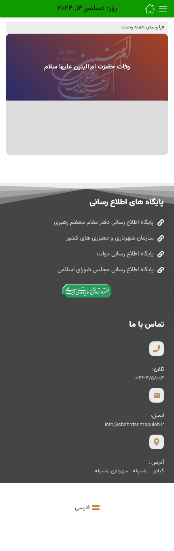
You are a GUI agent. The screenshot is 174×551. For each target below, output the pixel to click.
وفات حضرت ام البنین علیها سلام (86, 67)
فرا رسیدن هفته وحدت (142, 27)
